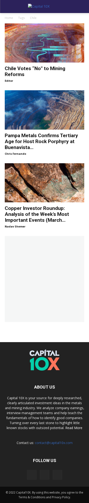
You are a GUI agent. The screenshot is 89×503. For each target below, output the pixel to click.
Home (9, 18)
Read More (73, 428)
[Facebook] (32, 475)
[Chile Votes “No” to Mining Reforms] (44, 43)
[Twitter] (44, 475)
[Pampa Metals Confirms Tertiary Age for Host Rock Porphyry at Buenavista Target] (44, 109)
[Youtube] (57, 475)
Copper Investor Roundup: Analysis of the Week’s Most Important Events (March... (37, 214)
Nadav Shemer (15, 226)
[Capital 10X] (44, 6)
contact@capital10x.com (54, 442)
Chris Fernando (15, 153)
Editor (9, 80)
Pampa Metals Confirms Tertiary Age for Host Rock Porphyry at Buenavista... (41, 141)
